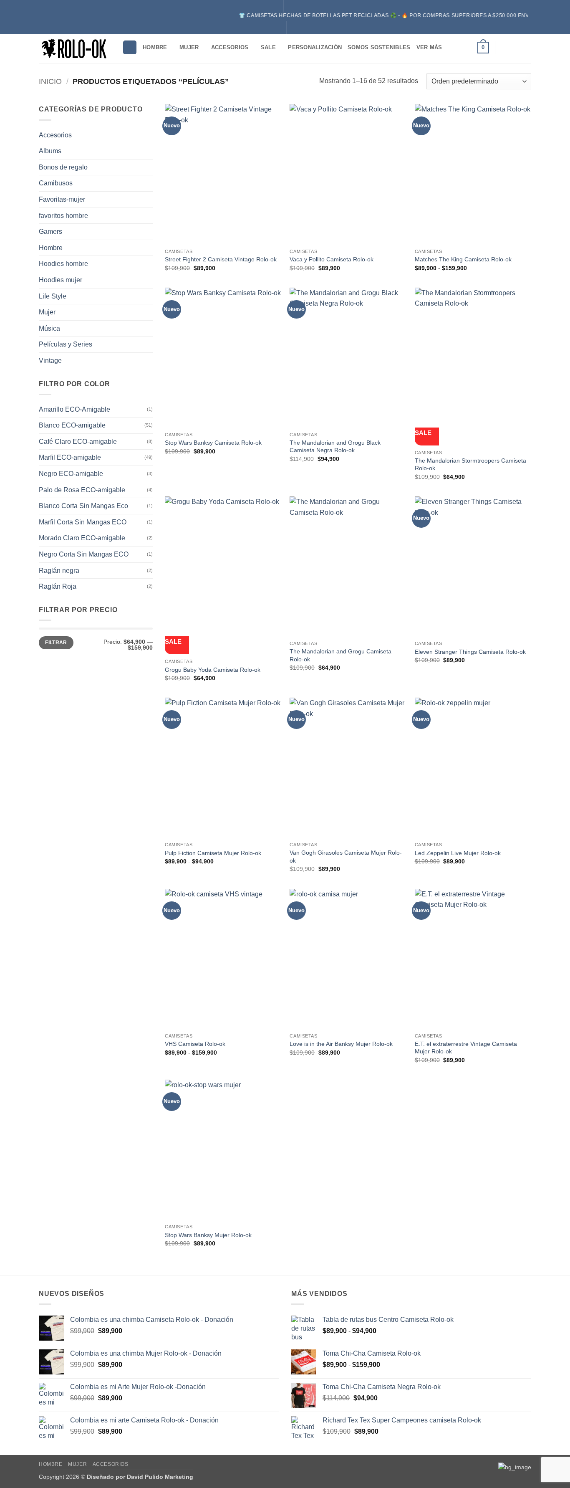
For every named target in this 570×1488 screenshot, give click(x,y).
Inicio (50, 81)
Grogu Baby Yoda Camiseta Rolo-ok (212, 669)
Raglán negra (59, 570)
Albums (50, 150)
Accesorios (230, 47)
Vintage (50, 360)
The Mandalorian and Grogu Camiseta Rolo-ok (340, 655)
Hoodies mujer (60, 279)
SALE (268, 47)
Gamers (50, 231)
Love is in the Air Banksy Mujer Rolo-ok (341, 1043)
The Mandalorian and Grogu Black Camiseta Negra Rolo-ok (335, 446)
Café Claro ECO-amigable (78, 441)
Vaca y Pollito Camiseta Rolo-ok (331, 259)
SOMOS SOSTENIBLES (379, 47)
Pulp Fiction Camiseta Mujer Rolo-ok (213, 853)
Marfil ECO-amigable (70, 457)
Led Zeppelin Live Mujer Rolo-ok (458, 853)
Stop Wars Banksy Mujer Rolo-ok (208, 1235)
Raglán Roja (57, 586)
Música (49, 328)
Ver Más (429, 47)
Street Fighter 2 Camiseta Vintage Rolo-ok (221, 259)
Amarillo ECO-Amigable (74, 409)
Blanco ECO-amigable (72, 425)
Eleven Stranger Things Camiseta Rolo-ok (470, 651)
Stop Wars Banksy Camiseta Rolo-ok (213, 442)
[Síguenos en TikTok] (515, 47)
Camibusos (56, 183)
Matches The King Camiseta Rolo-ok (463, 259)
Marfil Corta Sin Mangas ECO (82, 522)
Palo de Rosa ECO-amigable (82, 489)
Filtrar (56, 642)
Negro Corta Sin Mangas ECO (84, 554)
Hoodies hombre (63, 263)
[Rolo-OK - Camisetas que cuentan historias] (74, 48)
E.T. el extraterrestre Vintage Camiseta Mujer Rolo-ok (466, 1047)
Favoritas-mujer (62, 199)
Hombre (155, 47)
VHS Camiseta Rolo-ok (195, 1043)
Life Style (52, 296)
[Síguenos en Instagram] (504, 47)
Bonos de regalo (63, 167)
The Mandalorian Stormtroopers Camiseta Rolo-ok (470, 464)
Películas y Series (65, 344)
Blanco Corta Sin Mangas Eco (83, 505)
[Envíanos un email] (525, 47)
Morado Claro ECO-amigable (82, 538)
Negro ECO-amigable (71, 473)
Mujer (189, 47)
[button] (483, 47)
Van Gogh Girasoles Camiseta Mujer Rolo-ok (346, 856)
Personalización (315, 47)
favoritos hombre (63, 215)
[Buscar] (129, 47)
